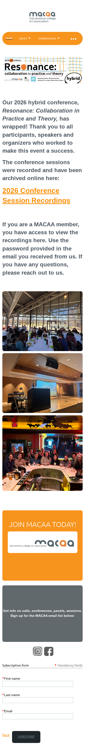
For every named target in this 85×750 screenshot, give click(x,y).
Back (6, 735)
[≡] (73, 38)
